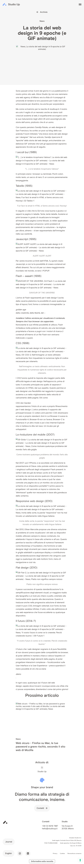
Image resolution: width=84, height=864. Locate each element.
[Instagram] (20, 853)
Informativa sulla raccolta (42, 861)
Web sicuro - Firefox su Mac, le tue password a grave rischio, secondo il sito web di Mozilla (40, 746)
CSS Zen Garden (23, 403)
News (42, 21)
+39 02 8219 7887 (50, 826)
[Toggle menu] (80, 4)
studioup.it (54, 109)
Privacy (55, 853)
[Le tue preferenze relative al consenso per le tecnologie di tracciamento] (80, 860)
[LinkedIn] (28, 853)
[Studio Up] (11, 4)
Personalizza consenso (74, 853)
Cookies (62, 853)
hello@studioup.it (49, 828)
